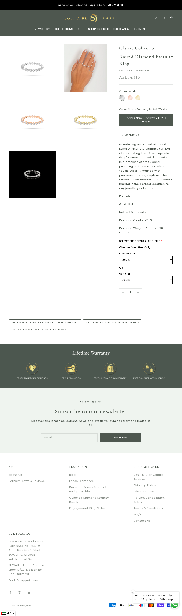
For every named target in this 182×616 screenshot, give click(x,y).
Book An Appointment (25, 580)
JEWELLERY (42, 29)
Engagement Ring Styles (87, 508)
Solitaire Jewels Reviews (27, 481)
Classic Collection (138, 48)
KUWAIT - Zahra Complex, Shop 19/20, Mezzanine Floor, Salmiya (27, 569)
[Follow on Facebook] (10, 593)
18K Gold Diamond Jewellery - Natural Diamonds (39, 329)
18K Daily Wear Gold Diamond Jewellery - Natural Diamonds (45, 322)
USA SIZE (125, 273)
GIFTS (81, 29)
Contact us (132, 135)
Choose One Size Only (135, 247)
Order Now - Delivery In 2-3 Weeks (146, 120)
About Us (15, 475)
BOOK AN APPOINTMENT (130, 29)
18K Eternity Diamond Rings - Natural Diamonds (112, 322)
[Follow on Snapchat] (29, 593)
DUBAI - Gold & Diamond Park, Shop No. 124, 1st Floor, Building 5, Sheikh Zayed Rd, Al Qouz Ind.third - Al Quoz (26, 550)
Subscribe (120, 437)
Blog (72, 475)
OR (121, 267)
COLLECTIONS (63, 29)
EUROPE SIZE (127, 253)
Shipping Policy (145, 485)
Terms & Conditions (148, 508)
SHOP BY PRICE (98, 29)
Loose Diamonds (81, 481)
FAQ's (138, 514)
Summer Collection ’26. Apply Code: (91, 4)
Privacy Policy (144, 491)
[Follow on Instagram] (19, 593)
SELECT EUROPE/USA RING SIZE (139, 241)
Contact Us (142, 520)
